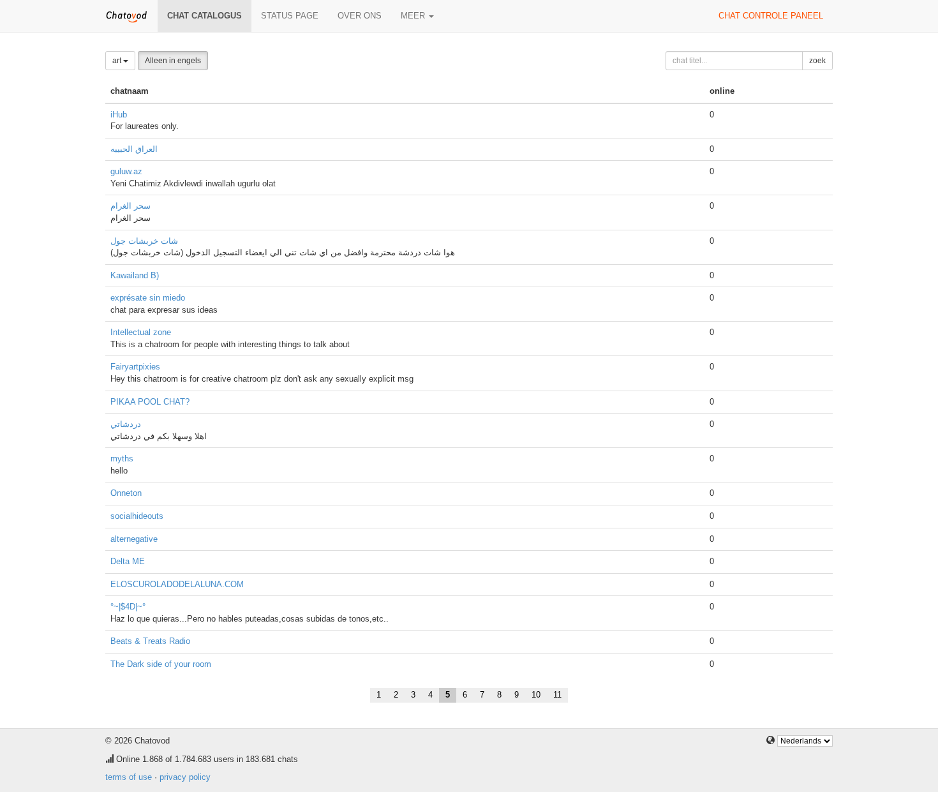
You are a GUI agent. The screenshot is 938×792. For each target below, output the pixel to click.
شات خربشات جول (144, 241)
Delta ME (127, 561)
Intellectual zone (140, 332)
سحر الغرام (130, 206)
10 (536, 694)
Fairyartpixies (135, 366)
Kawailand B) (134, 275)
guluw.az (126, 171)
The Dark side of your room (160, 664)
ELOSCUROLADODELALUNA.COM (177, 584)
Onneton (126, 493)
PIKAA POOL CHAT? (150, 402)
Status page (289, 15)
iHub (118, 114)
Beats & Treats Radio (150, 641)
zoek (817, 60)
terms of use (128, 777)
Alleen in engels (173, 60)
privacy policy (185, 777)
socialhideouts (136, 516)
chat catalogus (204, 15)
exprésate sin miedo (147, 298)
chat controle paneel (770, 15)
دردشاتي (125, 424)
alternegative (134, 539)
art (117, 60)
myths (121, 458)
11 (557, 694)
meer (414, 15)
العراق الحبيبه (134, 149)
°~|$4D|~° (127, 606)
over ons (360, 15)
